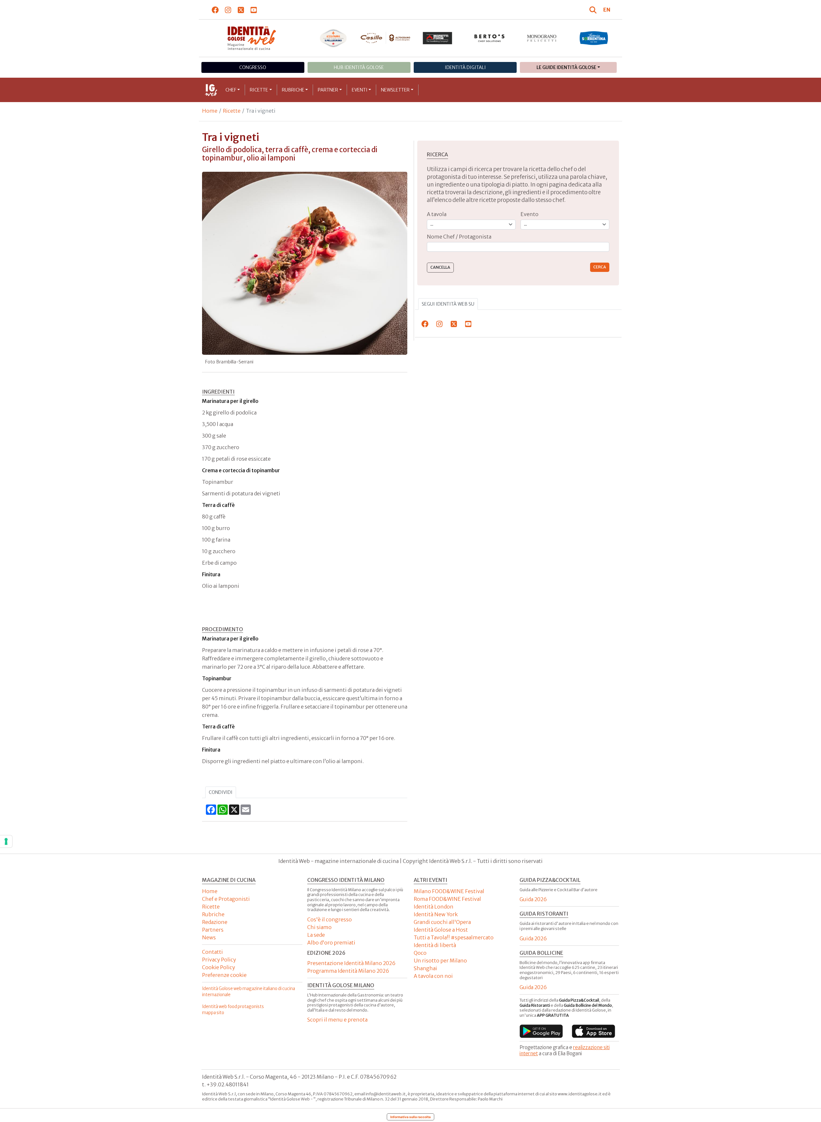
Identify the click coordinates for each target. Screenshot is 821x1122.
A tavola (436, 214)
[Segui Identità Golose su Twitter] (241, 9)
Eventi (360, 90)
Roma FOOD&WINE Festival (447, 899)
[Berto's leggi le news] (489, 38)
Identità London (433, 906)
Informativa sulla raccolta (410, 1117)
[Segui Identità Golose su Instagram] (228, 9)
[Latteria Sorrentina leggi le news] (594, 38)
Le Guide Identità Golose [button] (566, 67)
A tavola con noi (433, 976)
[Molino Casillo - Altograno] (385, 38)
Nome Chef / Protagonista (459, 236)
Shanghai (425, 968)
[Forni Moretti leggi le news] (437, 38)
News (209, 937)
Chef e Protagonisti (226, 899)
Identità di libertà (435, 945)
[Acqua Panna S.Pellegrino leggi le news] (333, 38)
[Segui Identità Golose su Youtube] (254, 9)
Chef (230, 90)
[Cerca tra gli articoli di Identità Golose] (594, 9)
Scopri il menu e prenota (337, 1019)
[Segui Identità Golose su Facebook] (215, 9)
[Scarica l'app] (541, 1031)
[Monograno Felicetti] (542, 38)
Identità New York (436, 914)
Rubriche (293, 90)
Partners (213, 929)
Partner (328, 90)
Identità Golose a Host (441, 929)
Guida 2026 (533, 899)
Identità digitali (465, 67)
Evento (529, 214)
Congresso (252, 67)
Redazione (214, 922)
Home (209, 111)
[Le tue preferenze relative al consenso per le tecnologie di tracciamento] (6, 841)
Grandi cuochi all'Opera (442, 922)
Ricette (259, 90)
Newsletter (395, 90)
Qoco (420, 953)
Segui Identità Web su (448, 304)
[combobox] (518, 247)
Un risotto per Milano (440, 960)
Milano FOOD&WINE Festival (449, 891)
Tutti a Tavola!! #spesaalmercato (454, 937)
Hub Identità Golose (359, 67)
